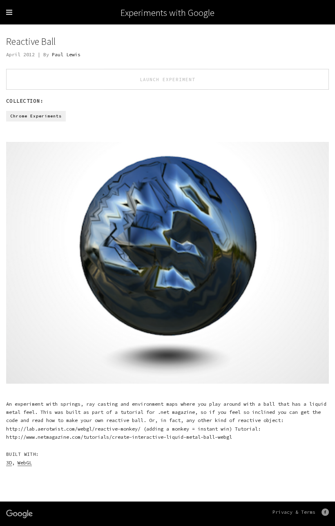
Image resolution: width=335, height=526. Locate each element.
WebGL (25, 463)
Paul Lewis (66, 54)
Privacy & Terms (293, 512)
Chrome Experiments (36, 116)
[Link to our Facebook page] (325, 512)
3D (9, 463)
